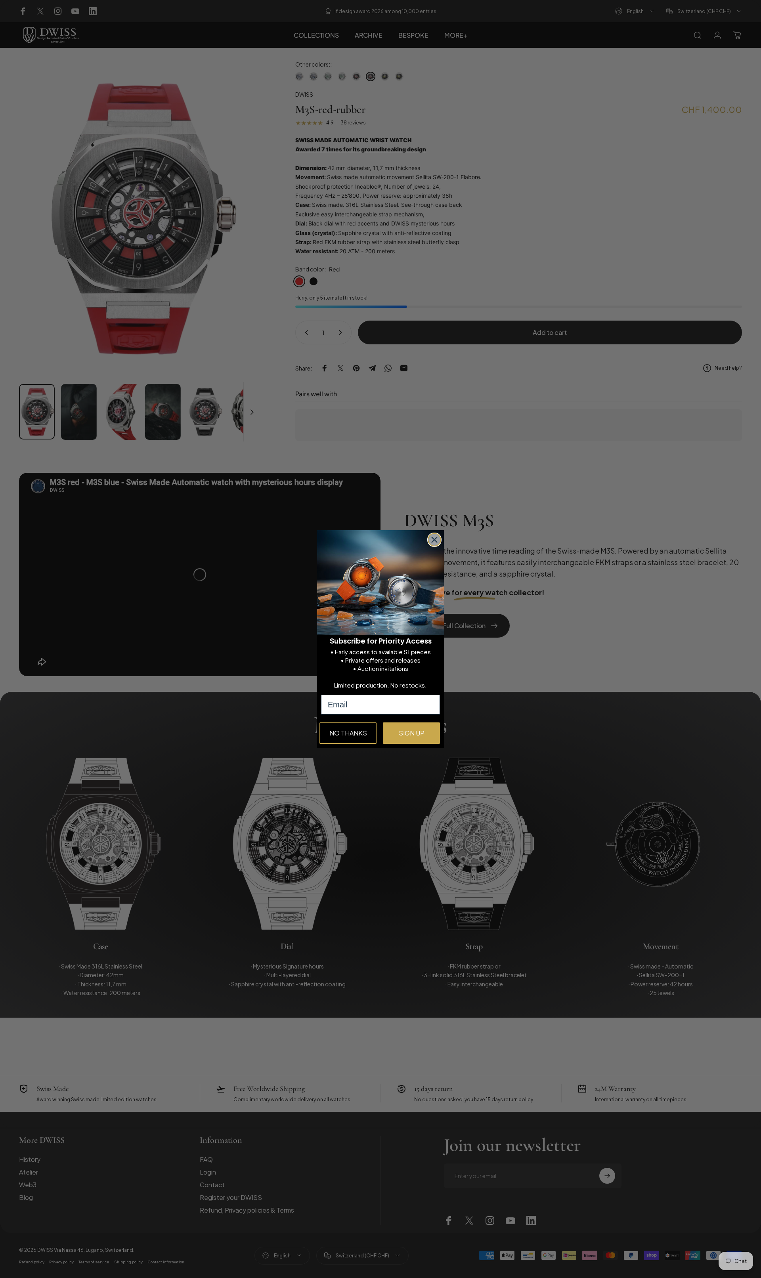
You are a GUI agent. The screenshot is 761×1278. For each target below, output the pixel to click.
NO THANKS (348, 733)
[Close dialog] (434, 539)
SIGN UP (411, 733)
